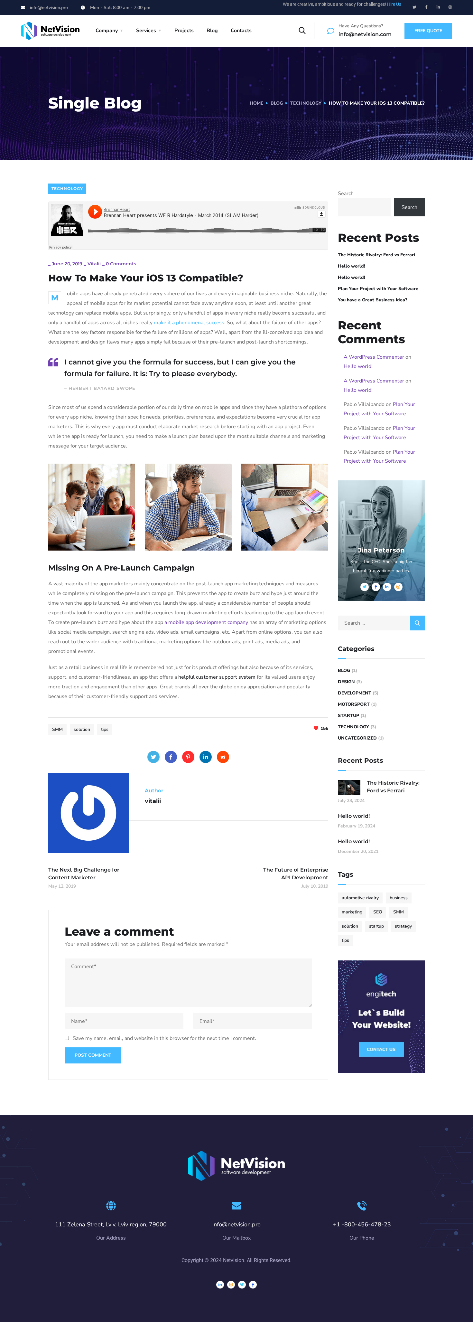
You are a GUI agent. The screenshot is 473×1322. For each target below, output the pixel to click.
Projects (184, 30)
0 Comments (121, 264)
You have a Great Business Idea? (372, 300)
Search (346, 193)
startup (376, 926)
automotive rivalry (360, 898)
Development (354, 693)
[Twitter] (414, 7)
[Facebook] (171, 757)
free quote (428, 31)
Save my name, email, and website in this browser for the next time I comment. (164, 1038)
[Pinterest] (188, 757)
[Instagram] (450, 7)
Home (256, 103)
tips (104, 729)
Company (107, 30)
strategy (403, 926)
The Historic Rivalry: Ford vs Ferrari (376, 255)
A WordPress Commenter (374, 357)
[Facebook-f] (426, 7)
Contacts (241, 30)
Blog (212, 30)
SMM (57, 729)
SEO (377, 912)
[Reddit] (223, 757)
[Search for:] (381, 623)
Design (346, 682)
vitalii (94, 264)
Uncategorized (357, 738)
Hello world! (351, 266)
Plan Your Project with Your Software (378, 289)
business (399, 898)
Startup (348, 716)
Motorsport (354, 704)
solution (82, 729)
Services (146, 30)
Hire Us (394, 4)
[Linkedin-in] (438, 7)
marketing (352, 912)
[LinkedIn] (205, 757)
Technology (305, 103)
